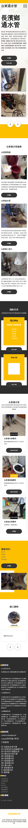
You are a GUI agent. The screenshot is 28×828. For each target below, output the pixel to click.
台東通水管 (4, 779)
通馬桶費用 (4, 790)
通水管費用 (4, 787)
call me (9, 63)
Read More (14, 450)
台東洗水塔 (4, 792)
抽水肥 (3, 783)
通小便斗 (3, 785)
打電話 (9, 58)
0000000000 (7, 800)
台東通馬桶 (4, 781)
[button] (10, 124)
